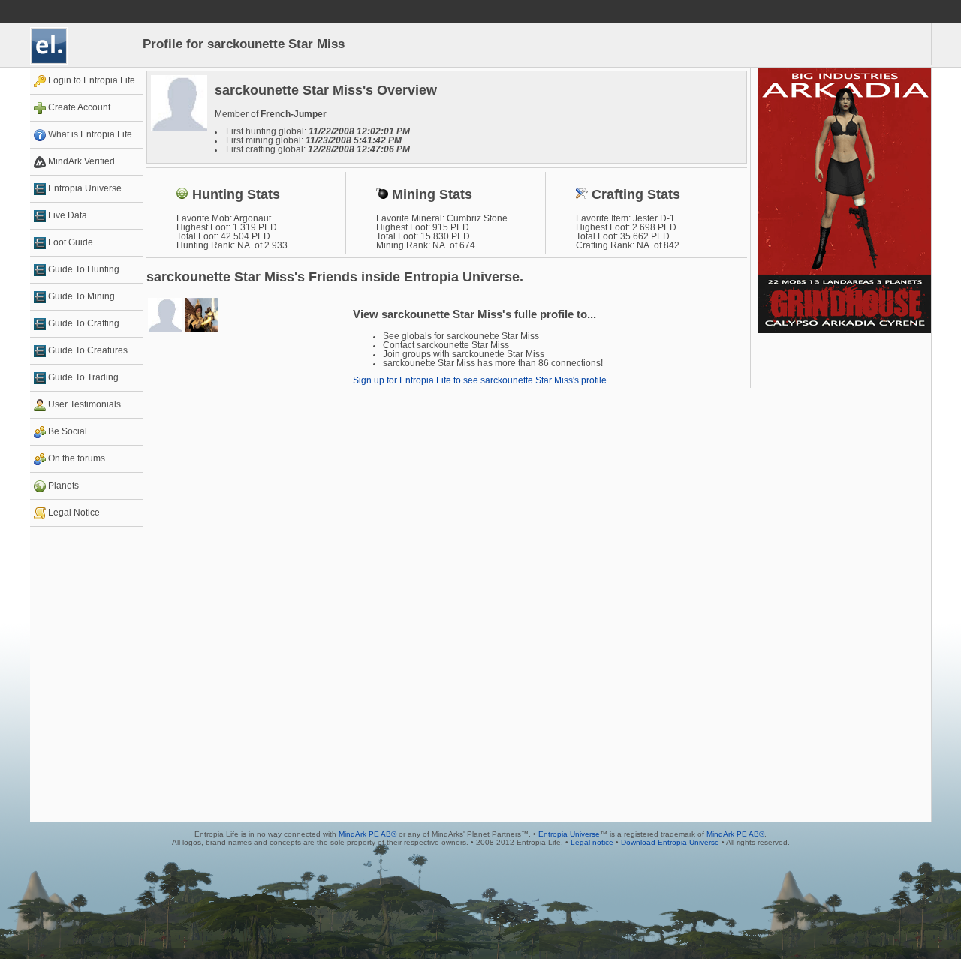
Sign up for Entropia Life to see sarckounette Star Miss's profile (480, 380)
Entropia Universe (569, 834)
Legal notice (592, 842)
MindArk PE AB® (367, 834)
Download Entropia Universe (670, 842)
